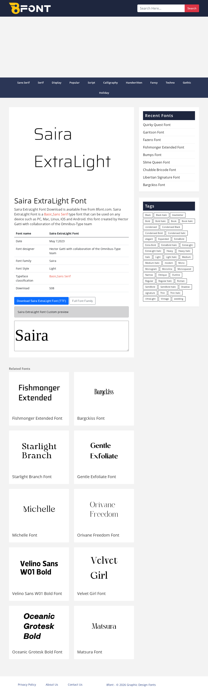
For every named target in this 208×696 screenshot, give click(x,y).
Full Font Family (82, 300)
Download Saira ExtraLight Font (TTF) (41, 300)
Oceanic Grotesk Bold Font (37, 652)
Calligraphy (110, 82)
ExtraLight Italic (153, 250)
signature (150, 292)
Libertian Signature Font (161, 177)
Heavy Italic (184, 250)
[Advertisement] (104, 47)
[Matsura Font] (104, 626)
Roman (181, 280)
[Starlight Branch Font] (39, 450)
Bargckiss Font (91, 418)
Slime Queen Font (156, 162)
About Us (52, 684)
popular (74, 82)
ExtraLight (187, 244)
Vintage (165, 298)
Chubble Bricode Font (159, 170)
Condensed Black (171, 226)
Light (158, 256)
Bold (147, 221)
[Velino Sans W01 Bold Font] (39, 567)
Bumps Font (152, 155)
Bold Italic (160, 221)
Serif (41, 82)
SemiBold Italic (168, 286)
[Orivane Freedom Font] (104, 509)
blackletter (177, 214)
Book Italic (187, 221)
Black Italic (161, 214)
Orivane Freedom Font (98, 535)
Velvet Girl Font (91, 593)
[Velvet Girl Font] (104, 567)
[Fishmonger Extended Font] (39, 392)
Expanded (163, 238)
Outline (176, 274)
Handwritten (134, 82)
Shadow (185, 286)
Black (148, 214)
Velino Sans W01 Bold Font (37, 593)
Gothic (187, 82)
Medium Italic (152, 262)
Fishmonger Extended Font (37, 418)
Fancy (154, 82)
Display (56, 82)
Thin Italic (175, 292)
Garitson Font (153, 132)
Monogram (151, 268)
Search (191, 8)
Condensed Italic (176, 233)
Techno (170, 82)
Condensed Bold (154, 233)
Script (91, 82)
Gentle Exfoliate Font (96, 476)
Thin (162, 292)
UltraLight (150, 298)
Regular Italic (165, 280)
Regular (149, 280)
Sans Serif (23, 82)
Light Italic (171, 256)
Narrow (149, 274)
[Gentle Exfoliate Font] (104, 450)
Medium (186, 256)
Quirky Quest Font (157, 125)
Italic (147, 256)
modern (169, 262)
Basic (48, 214)
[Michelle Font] (39, 509)
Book (174, 221)
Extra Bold (150, 244)
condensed (151, 226)
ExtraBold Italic (169, 244)
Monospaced (184, 268)
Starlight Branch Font (32, 476)
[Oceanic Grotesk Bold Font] (39, 626)
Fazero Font (152, 140)
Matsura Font (89, 652)
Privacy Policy (27, 684)
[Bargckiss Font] (104, 392)
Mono (181, 262)
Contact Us (75, 684)
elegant (149, 238)
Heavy (170, 250)
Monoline (167, 268)
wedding (178, 298)
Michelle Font (24, 535)
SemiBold (150, 286)
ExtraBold (179, 238)
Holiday (104, 93)
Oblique (162, 274)
